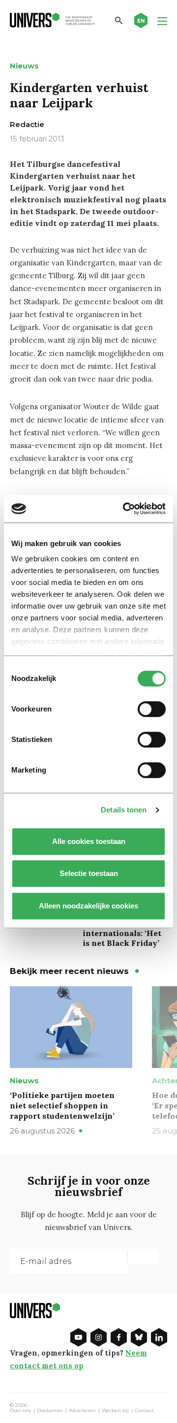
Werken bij (115, 1410)
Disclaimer (50, 1410)
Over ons (20, 1410)
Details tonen (124, 810)
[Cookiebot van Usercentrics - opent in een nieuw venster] (125, 508)
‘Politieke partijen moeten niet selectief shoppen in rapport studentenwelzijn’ (62, 1105)
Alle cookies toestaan (88, 841)
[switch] (152, 709)
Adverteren (82, 1410)
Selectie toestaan (88, 873)
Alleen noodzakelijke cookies (88, 906)
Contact (144, 1410)
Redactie (27, 124)
